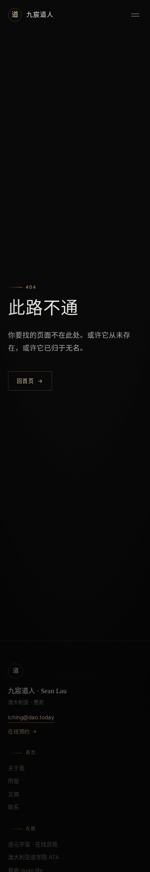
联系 (13, 807)
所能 (13, 781)
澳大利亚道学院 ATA (33, 857)
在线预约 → (22, 731)
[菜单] (135, 15)
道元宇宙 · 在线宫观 (33, 844)
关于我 (16, 768)
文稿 (13, 794)
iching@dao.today (31, 717)
